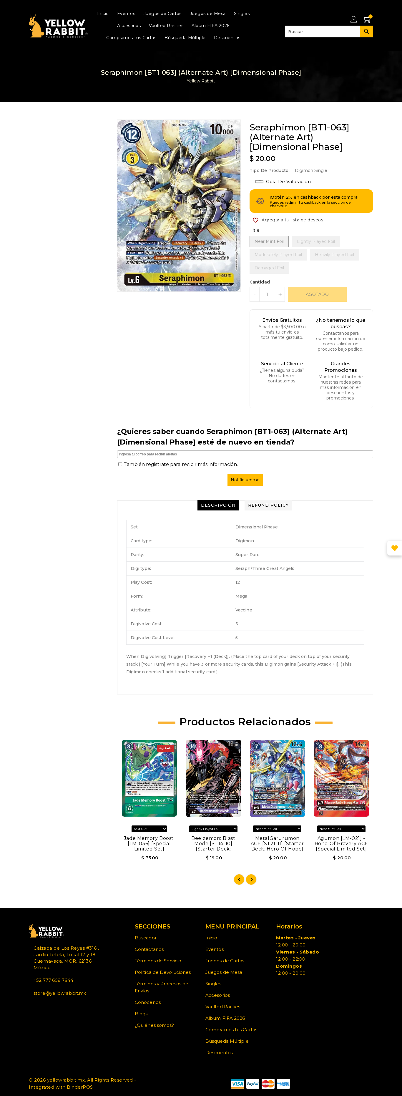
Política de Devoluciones (163, 972)
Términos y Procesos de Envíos (161, 987)
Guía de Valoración (288, 181)
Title (255, 230)
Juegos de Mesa (223, 972)
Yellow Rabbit (201, 81)
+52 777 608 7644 (53, 980)
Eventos (214, 949)
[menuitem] (103, 13)
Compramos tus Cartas (231, 1029)
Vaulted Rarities (222, 1006)
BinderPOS (80, 1087)
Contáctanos (149, 949)
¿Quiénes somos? (154, 1025)
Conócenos (148, 1002)
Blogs (141, 1014)
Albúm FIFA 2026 (225, 1018)
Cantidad (260, 282)
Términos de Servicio (158, 961)
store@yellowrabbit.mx (60, 993)
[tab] (218, 505)
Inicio (211, 938)
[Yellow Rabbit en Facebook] (30, 1006)
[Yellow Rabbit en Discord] (44, 1006)
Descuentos (219, 1052)
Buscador (146, 938)
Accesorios (217, 995)
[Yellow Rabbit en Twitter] (35, 1006)
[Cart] (367, 20)
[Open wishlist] (394, 548)
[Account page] (354, 20)
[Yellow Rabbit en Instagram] (40, 1006)
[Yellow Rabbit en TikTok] (49, 1006)
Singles (213, 983)
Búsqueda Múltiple (227, 1041)
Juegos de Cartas (225, 961)
